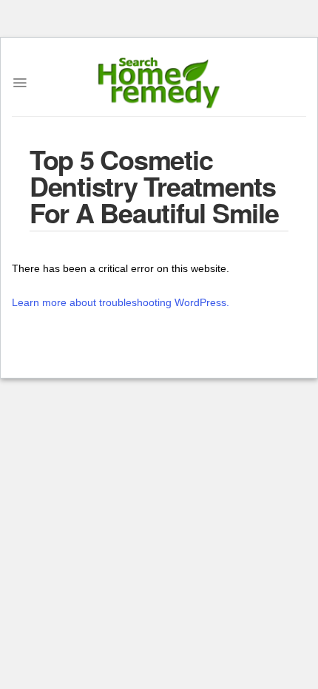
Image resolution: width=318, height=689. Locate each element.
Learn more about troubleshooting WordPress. (120, 302)
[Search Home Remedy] (159, 83)
